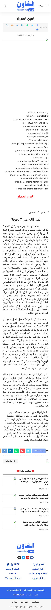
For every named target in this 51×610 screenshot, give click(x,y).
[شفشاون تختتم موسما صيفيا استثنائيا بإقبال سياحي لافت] (9, 525)
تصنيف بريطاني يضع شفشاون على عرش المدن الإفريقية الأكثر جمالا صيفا (33, 481)
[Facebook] (32, 557)
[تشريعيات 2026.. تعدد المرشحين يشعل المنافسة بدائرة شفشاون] (9, 511)
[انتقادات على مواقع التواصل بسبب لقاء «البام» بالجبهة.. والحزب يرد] (9, 498)
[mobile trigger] (46, 6)
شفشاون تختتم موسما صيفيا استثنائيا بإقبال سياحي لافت (35, 523)
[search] (5, 6)
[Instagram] (19, 557)
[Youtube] (27, 557)
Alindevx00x (18, 594)
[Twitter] (23, 557)
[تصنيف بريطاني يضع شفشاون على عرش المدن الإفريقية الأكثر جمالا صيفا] (9, 481)
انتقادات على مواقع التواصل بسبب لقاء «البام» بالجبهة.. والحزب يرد (33, 496)
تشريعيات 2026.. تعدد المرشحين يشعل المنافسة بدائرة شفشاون (34, 510)
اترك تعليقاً (8, 461)
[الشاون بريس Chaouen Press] (25, 6)
